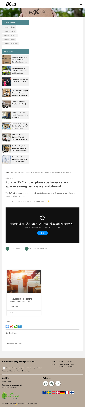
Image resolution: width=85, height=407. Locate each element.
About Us (54, 361)
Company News (9, 27)
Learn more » (14, 307)
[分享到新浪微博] (11, 326)
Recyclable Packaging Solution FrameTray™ (21, 300)
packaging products (11, 43)
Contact (53, 364)
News (70, 361)
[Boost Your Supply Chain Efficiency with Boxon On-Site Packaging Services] (15, 152)
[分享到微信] (15, 326)
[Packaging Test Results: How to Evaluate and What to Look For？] (15, 119)
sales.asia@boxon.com (9, 387)
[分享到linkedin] (20, 326)
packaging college (10, 35)
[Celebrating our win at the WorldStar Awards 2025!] (15, 86)
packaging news (9, 39)
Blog (61, 361)
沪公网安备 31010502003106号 (27, 403)
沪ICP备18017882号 (8, 403)
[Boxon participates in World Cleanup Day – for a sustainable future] (15, 75)
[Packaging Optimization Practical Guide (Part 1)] (15, 108)
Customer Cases (9, 31)
